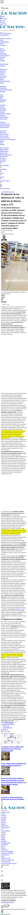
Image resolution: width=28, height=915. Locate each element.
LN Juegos (2, 105)
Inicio (3, 16)
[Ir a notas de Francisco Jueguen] (14, 238)
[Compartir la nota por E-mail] (5, 302)
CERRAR (2, 0)
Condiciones (4, 902)
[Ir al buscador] (2, 10)
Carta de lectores (4, 137)
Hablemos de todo (5, 81)
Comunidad (3, 76)
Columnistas (3, 88)
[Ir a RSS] (2, 880)
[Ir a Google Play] (5, 885)
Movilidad (2, 57)
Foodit (3, 20)
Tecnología (3, 108)
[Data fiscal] (2, 912)
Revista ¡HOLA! (4, 149)
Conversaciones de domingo (8, 139)
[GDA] (5, 907)
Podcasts (2, 115)
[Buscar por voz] (25, 30)
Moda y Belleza (4, 117)
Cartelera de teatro (5, 125)
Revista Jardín (3, 156)
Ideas (1, 142)
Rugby (1, 96)
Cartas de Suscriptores (6, 89)
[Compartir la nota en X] (4, 302)
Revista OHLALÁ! (4, 148)
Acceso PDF (3, 131)
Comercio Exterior (5, 55)
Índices (2, 59)
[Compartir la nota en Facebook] (2, 302)
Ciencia (2, 79)
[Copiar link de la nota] (2, 300)
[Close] (2, 801)
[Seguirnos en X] (2, 871)
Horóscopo (3, 110)
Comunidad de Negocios (8, 724)
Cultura (2, 74)
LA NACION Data (4, 42)
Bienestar (2, 78)
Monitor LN (6, 726)
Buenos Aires (3, 69)
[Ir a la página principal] (14, 14)
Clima (1, 40)
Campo (2, 52)
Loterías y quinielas (5, 113)
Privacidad (10, 902)
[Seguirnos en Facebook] (2, 867)
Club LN (4, 23)
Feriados (2, 112)
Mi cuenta (4, 25)
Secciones (4, 18)
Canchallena (3, 100)
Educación (3, 72)
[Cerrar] (24, 27)
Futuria (2, 48)
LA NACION (4, 192)
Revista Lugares (4, 151)
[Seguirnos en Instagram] (2, 876)
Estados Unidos (4, 64)
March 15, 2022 (21, 609)
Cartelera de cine (4, 124)
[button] (14, 107)
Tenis (1, 98)
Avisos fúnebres (4, 134)
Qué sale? (2, 122)
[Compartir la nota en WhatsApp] (4, 298)
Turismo (2, 107)
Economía (11, 192)
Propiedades (3, 54)
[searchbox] (13, 30)
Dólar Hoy (2, 50)
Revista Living (3, 153)
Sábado (2, 141)
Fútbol (1, 95)
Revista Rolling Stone (5, 154)
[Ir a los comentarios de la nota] (4, 296)
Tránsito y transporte (5, 38)
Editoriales (3, 86)
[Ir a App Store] (5, 888)
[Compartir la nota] (2, 298)
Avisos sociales (4, 136)
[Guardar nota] (2, 296)
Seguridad (3, 71)
